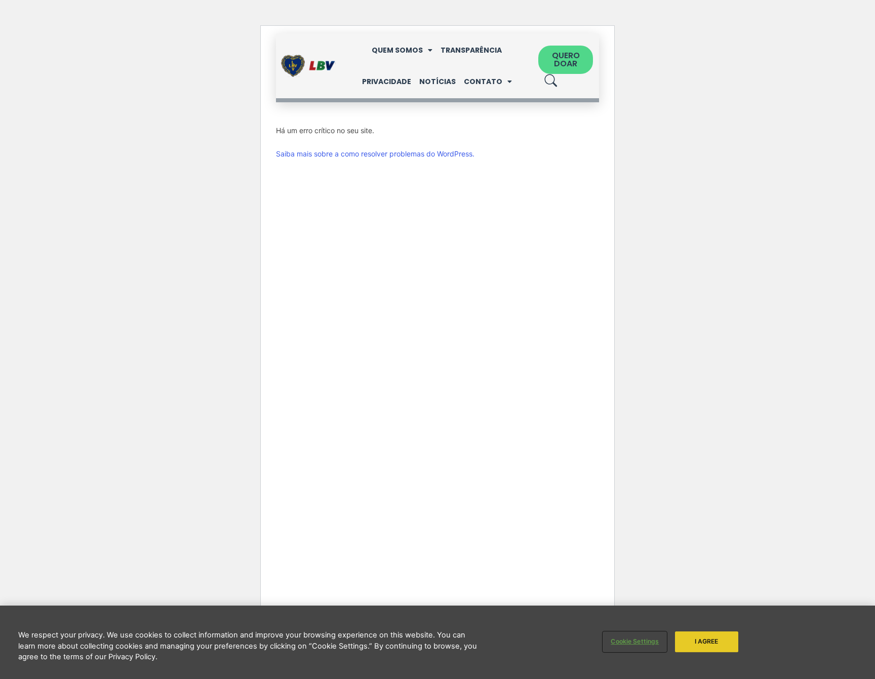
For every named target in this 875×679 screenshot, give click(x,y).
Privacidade (386, 81)
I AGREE (707, 641)
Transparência (471, 50)
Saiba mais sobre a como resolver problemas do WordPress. (375, 153)
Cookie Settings (635, 641)
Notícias (437, 81)
